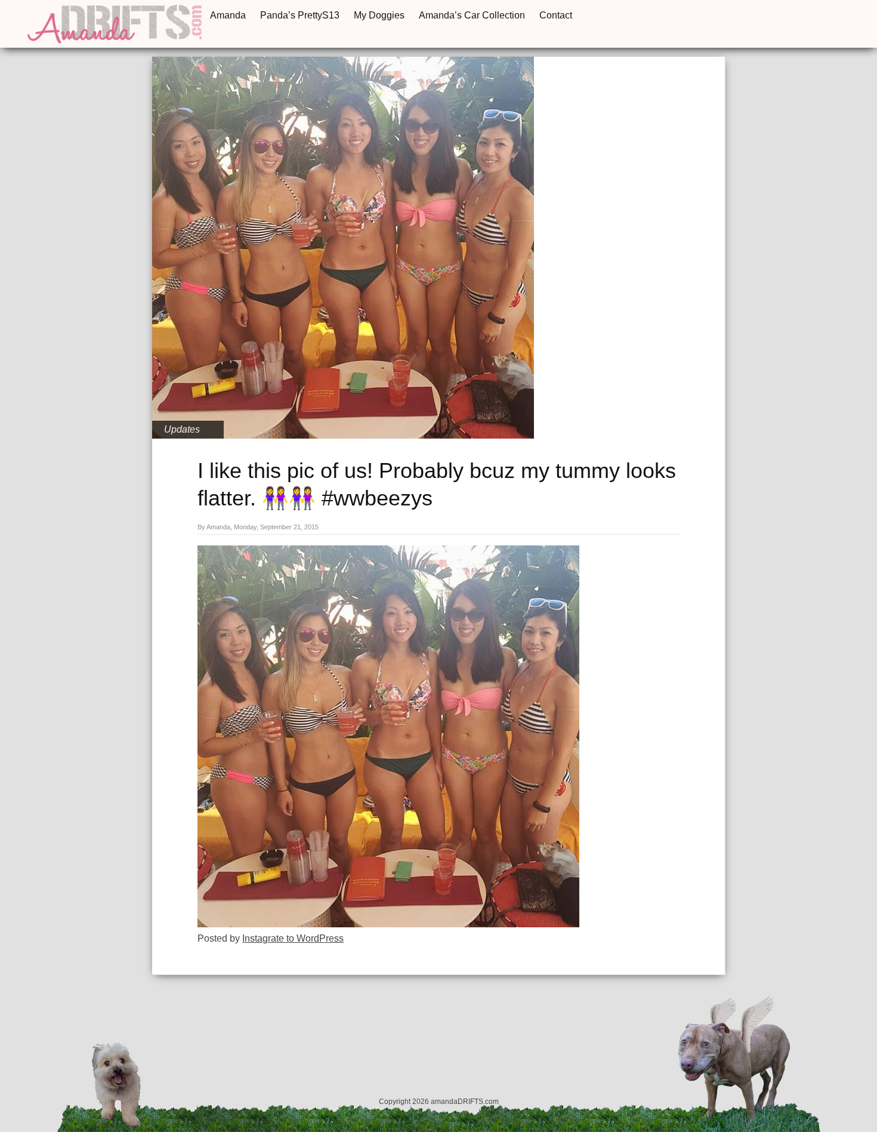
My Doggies (379, 15)
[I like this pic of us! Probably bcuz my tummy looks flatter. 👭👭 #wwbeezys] (388, 924)
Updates (182, 429)
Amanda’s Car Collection (472, 15)
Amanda (228, 15)
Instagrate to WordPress (293, 938)
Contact (555, 15)
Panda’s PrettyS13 (299, 15)
